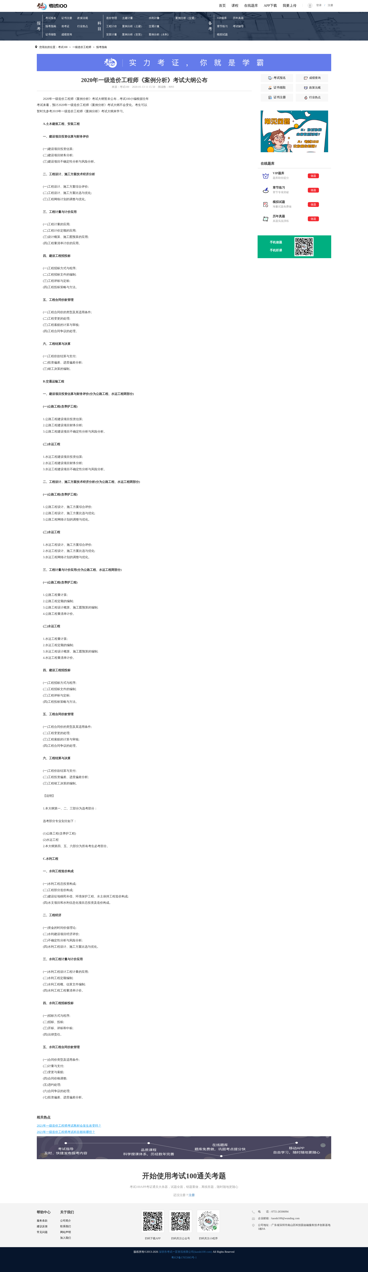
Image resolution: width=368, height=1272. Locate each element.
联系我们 (65, 1226)
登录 (320, 5)
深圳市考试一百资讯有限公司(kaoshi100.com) (185, 1251)
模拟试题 (222, 34)
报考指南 (50, 26)
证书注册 (66, 18)
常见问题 (42, 1232)
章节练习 (222, 26)
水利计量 (154, 18)
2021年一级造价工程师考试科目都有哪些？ (66, 1132)
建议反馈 (42, 1226)
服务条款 (42, 1220)
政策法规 (82, 18)
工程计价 (111, 26)
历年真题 (238, 18)
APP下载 (270, 5)
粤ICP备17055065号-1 (184, 1257)
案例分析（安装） (133, 34)
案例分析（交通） (186, 18)
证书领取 (50, 34)
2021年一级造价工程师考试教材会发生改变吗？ (69, 1125)
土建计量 (127, 18)
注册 (329, 5)
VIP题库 (222, 18)
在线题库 (251, 5)
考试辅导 (238, 26)
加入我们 (65, 1237)
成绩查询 (66, 34)
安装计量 (111, 34)
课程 (235, 5)
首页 (222, 5)
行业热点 (82, 26)
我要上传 (290, 5)
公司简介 (65, 1220)
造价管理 (111, 18)
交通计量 (154, 26)
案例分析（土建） (133, 26)
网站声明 (65, 1232)
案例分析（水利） (159, 34)
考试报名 (50, 18)
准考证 (65, 26)
